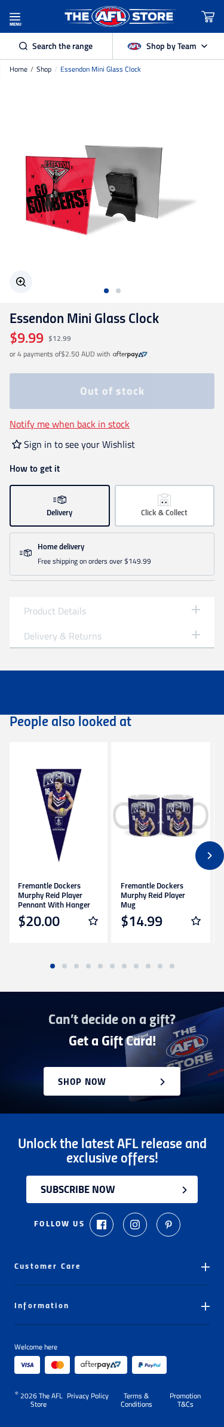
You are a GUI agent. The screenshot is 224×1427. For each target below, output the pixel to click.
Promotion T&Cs (185, 1400)
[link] (130, 354)
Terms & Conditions (136, 1400)
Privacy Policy (88, 1396)
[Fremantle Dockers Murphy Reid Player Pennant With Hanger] (58, 815)
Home (18, 69)
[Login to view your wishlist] (93, 920)
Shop (43, 69)
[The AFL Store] (119, 16)
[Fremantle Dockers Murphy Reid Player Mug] (160, 815)
